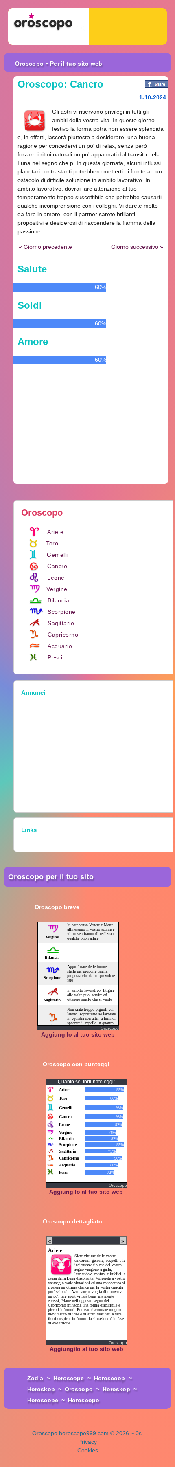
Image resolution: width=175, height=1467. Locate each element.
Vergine (57, 589)
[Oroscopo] (48, 26)
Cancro (57, 566)
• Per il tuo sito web (74, 63)
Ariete (55, 532)
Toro (52, 543)
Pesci (55, 657)
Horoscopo (83, 1400)
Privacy (87, 1441)
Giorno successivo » (137, 247)
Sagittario (61, 623)
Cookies (87, 1450)
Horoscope (68, 1378)
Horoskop (41, 1389)
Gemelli (57, 554)
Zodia (35, 1378)
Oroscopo (29, 63)
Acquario (60, 646)
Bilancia (58, 600)
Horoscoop (109, 1378)
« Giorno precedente (45, 247)
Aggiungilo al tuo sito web (78, 1034)
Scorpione (62, 611)
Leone (56, 577)
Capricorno (63, 634)
